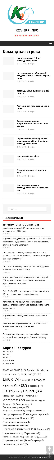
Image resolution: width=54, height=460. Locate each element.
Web (20, 395)
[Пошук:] (27, 209)
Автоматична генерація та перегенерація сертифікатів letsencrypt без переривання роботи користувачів (26, 304)
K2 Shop (6, 357)
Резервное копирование (16, 425)
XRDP (30, 400)
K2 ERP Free (8, 363)
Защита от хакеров (14, 410)
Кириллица (16, 415)
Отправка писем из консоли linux (31, 171)
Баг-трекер (9, 404)
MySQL (39, 379)
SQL (19, 391)
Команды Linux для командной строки (33, 92)
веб (23, 440)
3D (6, 370)
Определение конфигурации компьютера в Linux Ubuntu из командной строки (32, 141)
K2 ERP (6, 354)
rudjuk (32, 64)
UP (49, 449)
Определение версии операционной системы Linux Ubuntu (32, 123)
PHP (20, 385)
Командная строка (36, 414)
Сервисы (43, 429)
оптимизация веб (15, 444)
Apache (33, 370)
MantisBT (27, 380)
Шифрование (40, 437)
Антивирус (40, 400)
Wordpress (14, 400)
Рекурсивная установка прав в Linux (33, 107)
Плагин (27, 418)
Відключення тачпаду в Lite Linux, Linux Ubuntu (25, 315)
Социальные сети (13, 433)
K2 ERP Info (8, 351)
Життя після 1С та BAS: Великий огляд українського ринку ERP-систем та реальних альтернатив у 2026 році (23, 227)
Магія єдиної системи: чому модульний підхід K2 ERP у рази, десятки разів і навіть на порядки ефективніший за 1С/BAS (25, 280)
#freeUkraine (8, 360)
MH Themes (43, 457)
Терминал (32, 433)
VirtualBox (9, 395)
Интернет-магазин (35, 411)
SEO (9, 391)
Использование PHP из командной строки (28, 59)
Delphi (44, 370)
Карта (6, 414)
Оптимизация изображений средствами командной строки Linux (33, 75)
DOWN (49, 455)
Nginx (8, 385)
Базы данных (24, 404)
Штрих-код (10, 440)
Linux (12, 379)
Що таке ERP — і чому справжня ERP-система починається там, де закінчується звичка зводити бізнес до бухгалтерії (26, 255)
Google (34, 374)
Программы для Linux (28, 156)
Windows (31, 395)
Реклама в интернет (19, 429)
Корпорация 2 (11, 418)
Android (18, 370)
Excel (6, 374)
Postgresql (35, 385)
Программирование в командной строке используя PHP (32, 187)
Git (23, 374)
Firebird (15, 374)
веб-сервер (36, 440)
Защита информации (16, 407)
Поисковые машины (16, 422)
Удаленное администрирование (18, 437)
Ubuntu (32, 391)
